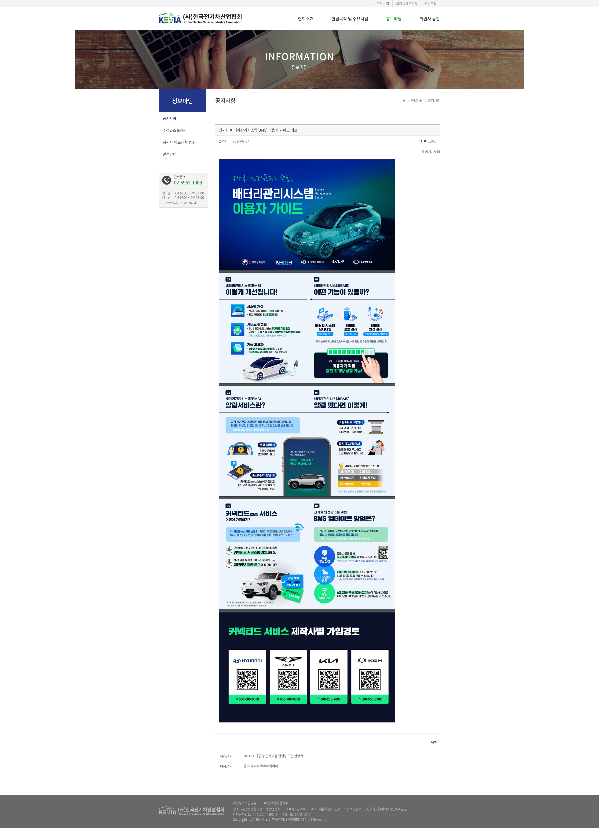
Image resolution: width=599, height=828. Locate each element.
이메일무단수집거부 (274, 803)
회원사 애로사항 (407, 3)
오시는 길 (382, 3)
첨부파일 (428, 151)
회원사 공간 (430, 18)
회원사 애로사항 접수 (179, 142)
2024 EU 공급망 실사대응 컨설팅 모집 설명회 (273, 755)
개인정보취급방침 (245, 803)
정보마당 (394, 18)
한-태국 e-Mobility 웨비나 (260, 765)
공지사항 (169, 118)
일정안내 (169, 154)
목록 (434, 742)
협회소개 (306, 18)
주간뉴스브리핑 (175, 130)
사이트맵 (430, 3)
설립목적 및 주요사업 (349, 18)
